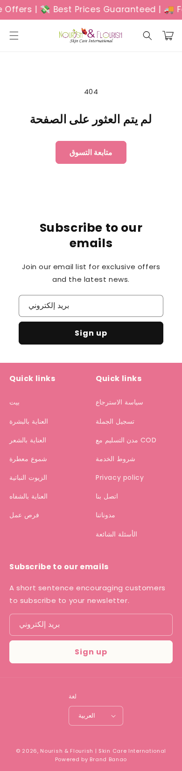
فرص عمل (24, 515)
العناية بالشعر (27, 440)
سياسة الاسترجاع (119, 402)
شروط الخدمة (115, 458)
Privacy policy (120, 477)
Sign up (91, 333)
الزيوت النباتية (28, 477)
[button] (14, 35)
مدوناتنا (105, 515)
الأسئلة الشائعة (116, 534)
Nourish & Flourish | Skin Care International (103, 751)
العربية (86, 715)
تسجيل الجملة (115, 421)
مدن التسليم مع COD (126, 440)
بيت (14, 402)
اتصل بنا (107, 496)
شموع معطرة (28, 458)
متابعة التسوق (91, 152)
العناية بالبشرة (28, 421)
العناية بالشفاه (28, 496)
